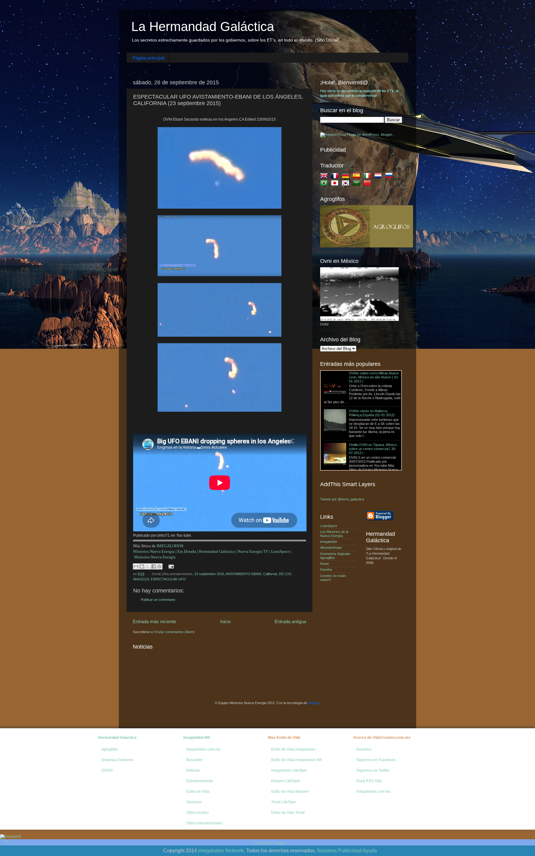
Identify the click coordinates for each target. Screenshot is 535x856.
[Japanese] (336, 184)
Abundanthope (331, 547)
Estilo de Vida (198, 791)
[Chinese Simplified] (368, 184)
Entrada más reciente (154, 621)
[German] (347, 177)
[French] (336, 177)
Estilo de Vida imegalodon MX (296, 760)
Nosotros (364, 749)
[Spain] (358, 177)
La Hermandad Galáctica (202, 26)
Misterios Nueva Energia (154, 551)
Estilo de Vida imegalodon (293, 749)
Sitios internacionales (204, 823)
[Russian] (390, 177)
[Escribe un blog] (142, 566)
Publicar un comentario (158, 599)
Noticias (193, 770)
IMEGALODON (170, 545)
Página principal (148, 57)
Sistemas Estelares (117, 760)
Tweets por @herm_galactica (342, 499)
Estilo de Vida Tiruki (288, 812)
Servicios (194, 802)
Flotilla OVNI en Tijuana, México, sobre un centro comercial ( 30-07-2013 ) (373, 418)
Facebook (262, 842)
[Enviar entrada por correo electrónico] (170, 566)
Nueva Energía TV (252, 551)
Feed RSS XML (369, 781)
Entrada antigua (290, 621)
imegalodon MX (196, 737)
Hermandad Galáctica (217, 551)
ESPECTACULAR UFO (168, 579)
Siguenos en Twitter (372, 770)
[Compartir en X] (148, 566)
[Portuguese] (325, 184)
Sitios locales (197, 812)
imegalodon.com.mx (203, 749)
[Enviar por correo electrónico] (136, 566)
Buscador (194, 760)
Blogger (313, 703)
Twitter (279, 842)
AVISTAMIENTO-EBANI (243, 574)
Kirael (324, 563)
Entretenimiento (199, 781)
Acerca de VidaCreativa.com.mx (382, 737)
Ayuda (370, 850)
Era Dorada (186, 551)
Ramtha (326, 569)
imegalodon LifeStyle (289, 770)
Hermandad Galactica (117, 737)
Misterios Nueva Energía (155, 557)
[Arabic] (358, 184)
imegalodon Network (221, 850)
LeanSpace (280, 551)
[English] (325, 177)
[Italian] (368, 177)
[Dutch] (379, 177)
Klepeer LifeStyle (285, 781)
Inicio (225, 621)
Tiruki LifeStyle (283, 802)
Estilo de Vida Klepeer (290, 791)
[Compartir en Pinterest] (159, 566)
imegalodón (328, 541)
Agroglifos (109, 749)
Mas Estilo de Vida (284, 737)
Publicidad (350, 850)
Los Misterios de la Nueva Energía (334, 534)
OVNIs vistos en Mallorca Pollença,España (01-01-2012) (372, 382)
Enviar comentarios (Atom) (174, 632)
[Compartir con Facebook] (153, 566)
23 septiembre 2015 (209, 574)
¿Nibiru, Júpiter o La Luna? (344, 451)
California (270, 574)
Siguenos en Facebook (375, 760)
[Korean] (347, 184)
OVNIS (107, 770)
